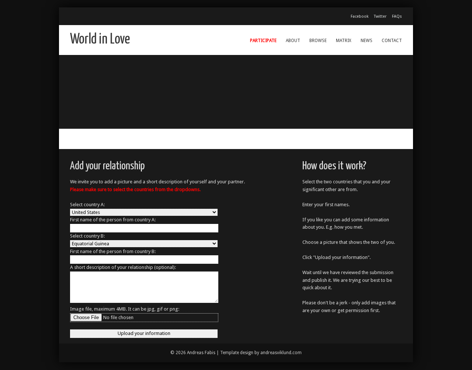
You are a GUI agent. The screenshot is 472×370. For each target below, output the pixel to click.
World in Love (100, 39)
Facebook (359, 16)
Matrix (343, 40)
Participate (263, 40)
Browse (318, 40)
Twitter (380, 16)
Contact (392, 40)
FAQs (397, 16)
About (293, 40)
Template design (236, 352)
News (366, 40)
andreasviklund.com (281, 352)
